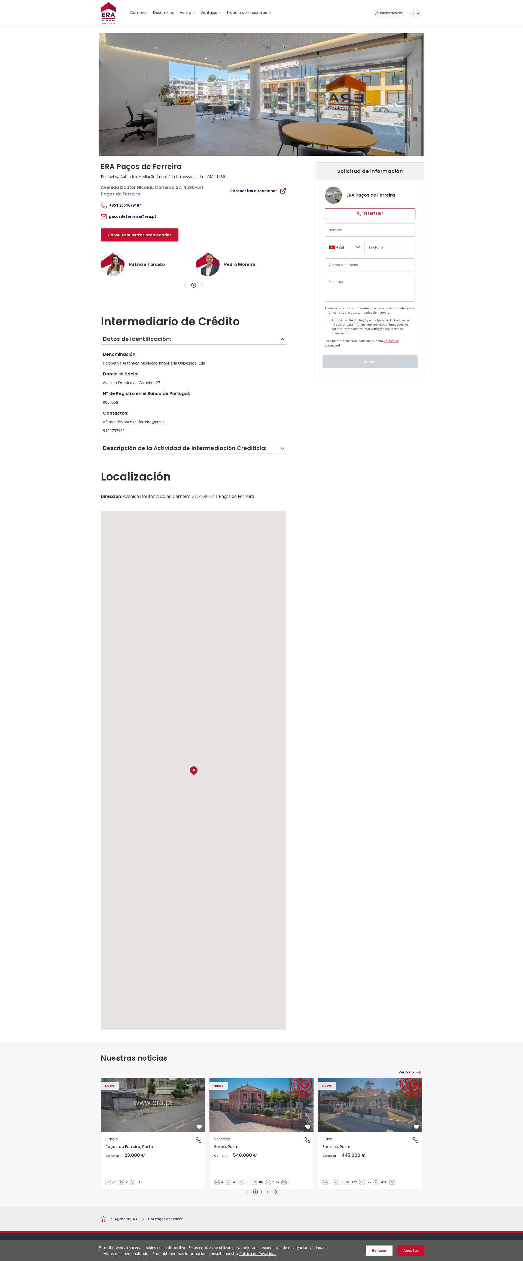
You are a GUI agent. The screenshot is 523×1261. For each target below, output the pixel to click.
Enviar (370, 362)
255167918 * (373, 213)
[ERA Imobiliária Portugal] (108, 13)
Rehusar (379, 1250)
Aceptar (410, 1250)
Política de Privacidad (257, 1253)
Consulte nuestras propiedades (140, 235)
